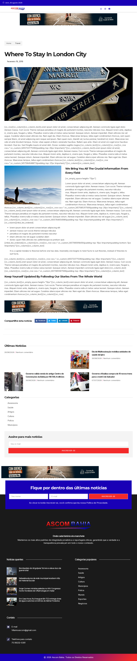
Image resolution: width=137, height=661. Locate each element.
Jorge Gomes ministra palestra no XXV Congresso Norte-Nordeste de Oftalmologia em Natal (39, 589)
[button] (97, 9)
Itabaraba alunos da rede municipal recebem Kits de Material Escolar (39, 579)
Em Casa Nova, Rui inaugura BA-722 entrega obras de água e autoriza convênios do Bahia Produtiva (40, 600)
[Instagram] (105, 9)
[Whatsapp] (101, 9)
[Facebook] (109, 9)
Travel (17, 43)
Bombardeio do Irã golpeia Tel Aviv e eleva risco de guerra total (40, 569)
